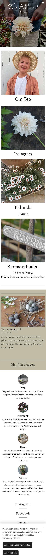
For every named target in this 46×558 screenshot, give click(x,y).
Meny (42, 3)
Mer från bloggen (23, 364)
